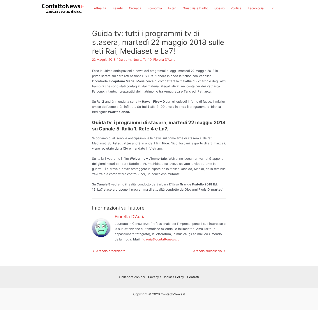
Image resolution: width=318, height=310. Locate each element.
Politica (236, 8)
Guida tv (125, 59)
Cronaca (135, 8)
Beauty (117, 8)
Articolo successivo (209, 251)
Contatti (193, 277)
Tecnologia (256, 8)
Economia (155, 8)
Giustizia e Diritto (195, 8)
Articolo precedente (109, 251)
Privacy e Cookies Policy (166, 277)
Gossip (219, 8)
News (137, 59)
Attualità (100, 8)
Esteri (172, 8)
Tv (271, 8)
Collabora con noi (132, 277)
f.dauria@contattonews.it (160, 239)
